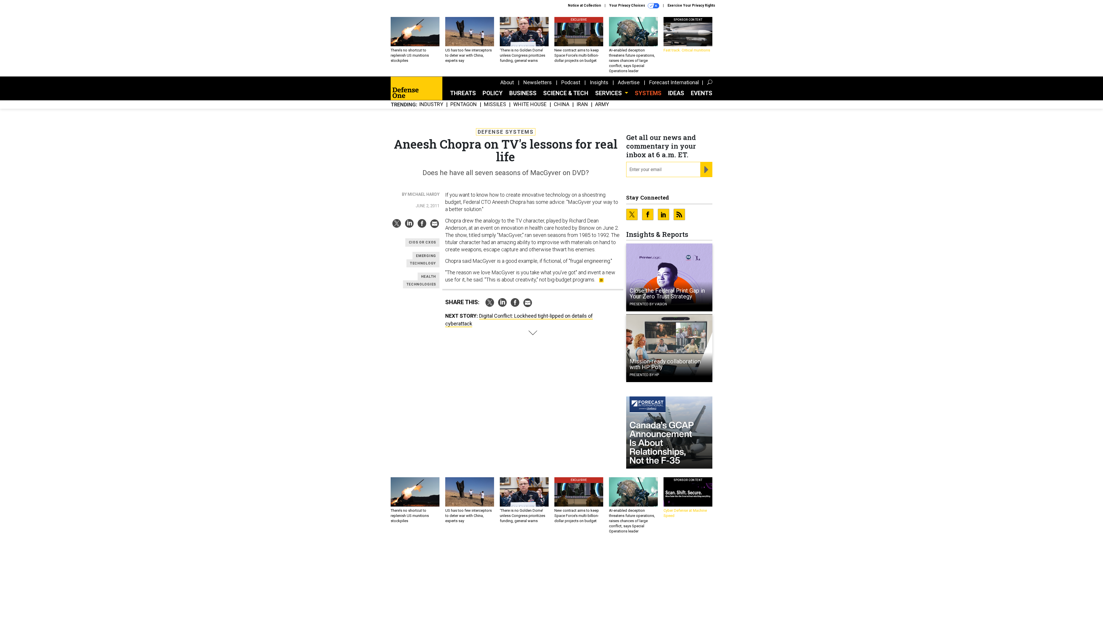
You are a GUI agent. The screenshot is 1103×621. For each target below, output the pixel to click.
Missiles (495, 104)
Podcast (570, 82)
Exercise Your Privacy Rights (691, 5)
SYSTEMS (648, 93)
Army (602, 104)
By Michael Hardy (420, 194)
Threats (463, 93)
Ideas (676, 93)
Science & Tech (565, 93)
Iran (582, 104)
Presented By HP (644, 375)
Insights (599, 82)
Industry (431, 104)
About (507, 82)
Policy (493, 93)
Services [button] (609, 93)
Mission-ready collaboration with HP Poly (665, 364)
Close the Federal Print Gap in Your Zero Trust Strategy (667, 293)
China (561, 104)
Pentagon (463, 104)
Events (701, 93)
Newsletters (537, 82)
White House (530, 104)
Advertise (629, 82)
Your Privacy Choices (627, 5)
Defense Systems (506, 132)
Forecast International (674, 82)
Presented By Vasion (648, 304)
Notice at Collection (584, 5)
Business (523, 93)
